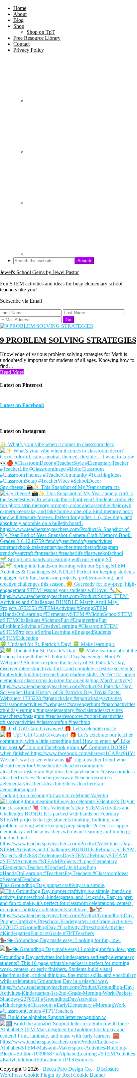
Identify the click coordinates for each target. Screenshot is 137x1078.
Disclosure (107, 1069)
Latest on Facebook (22, 405)
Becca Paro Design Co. (68, 1069)
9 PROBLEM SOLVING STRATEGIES (68, 340)
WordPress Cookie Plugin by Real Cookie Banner (52, 1075)
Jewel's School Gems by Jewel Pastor (39, 272)
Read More (12, 372)
